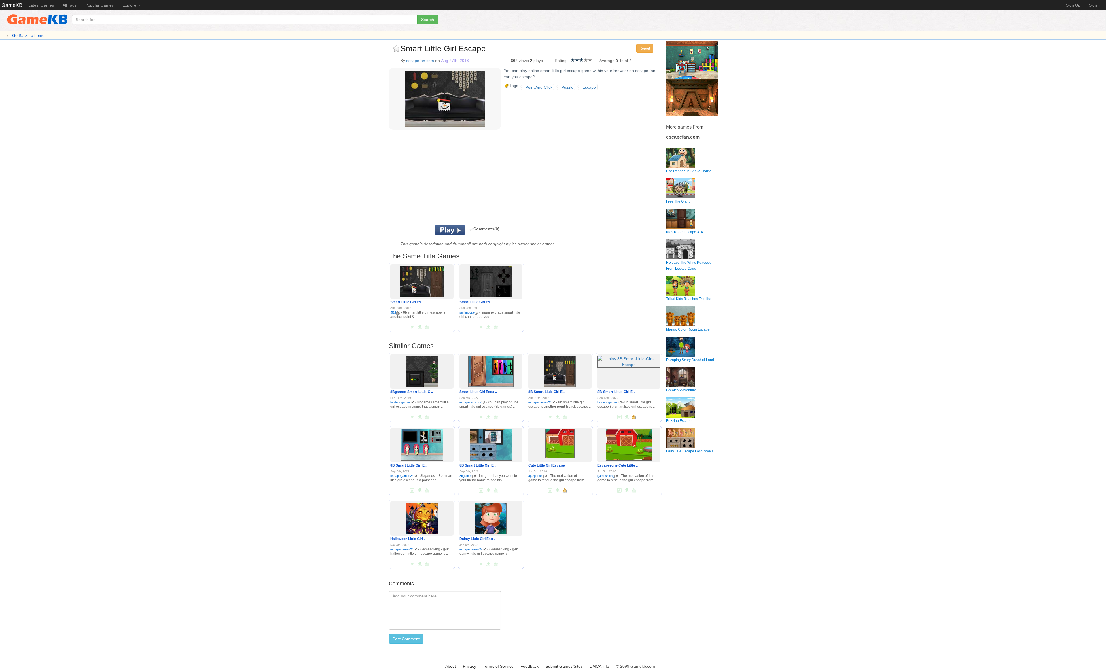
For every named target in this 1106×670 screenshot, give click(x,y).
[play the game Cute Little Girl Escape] (560, 442)
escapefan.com (420, 60)
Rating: (561, 60)
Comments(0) (486, 229)
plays (538, 60)
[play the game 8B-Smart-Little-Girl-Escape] (629, 360)
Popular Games (99, 5)
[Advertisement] (460, 178)
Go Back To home (28, 35)
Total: (624, 60)
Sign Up (1073, 5)
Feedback (529, 666)
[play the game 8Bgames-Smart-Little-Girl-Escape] (422, 370)
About (450, 666)
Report (644, 48)
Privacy (469, 666)
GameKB (11, 5)
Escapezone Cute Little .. (617, 465)
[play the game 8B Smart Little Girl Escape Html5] (422, 443)
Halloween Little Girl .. (407, 539)
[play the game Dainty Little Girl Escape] (491, 517)
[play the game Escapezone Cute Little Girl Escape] (629, 443)
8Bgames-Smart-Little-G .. (411, 392)
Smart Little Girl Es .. (407, 302)
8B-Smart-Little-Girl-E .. (616, 392)
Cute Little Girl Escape (546, 465)
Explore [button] (129, 5)
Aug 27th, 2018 (455, 60)
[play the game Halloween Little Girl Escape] (422, 517)
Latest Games (41, 5)
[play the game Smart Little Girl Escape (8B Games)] (491, 370)
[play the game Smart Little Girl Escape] (422, 280)
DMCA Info (599, 666)
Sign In (1095, 5)
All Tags (70, 5)
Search (427, 19)
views (524, 60)
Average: (607, 60)
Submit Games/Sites (564, 666)
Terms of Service (498, 666)
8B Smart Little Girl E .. (546, 392)
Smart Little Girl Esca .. (478, 392)
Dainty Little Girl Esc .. (477, 539)
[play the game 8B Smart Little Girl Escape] (560, 370)
